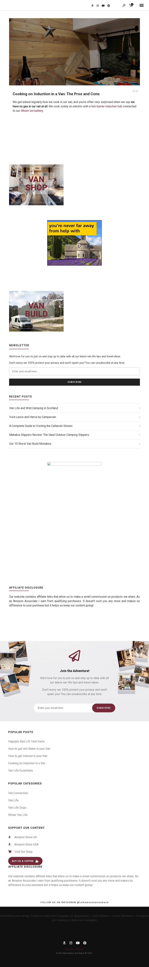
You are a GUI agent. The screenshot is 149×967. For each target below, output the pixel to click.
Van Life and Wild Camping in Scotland (33, 408)
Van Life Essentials (20, 770)
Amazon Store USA (25, 844)
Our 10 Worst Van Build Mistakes (30, 443)
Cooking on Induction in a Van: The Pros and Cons (56, 94)
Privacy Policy (74, 949)
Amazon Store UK (24, 837)
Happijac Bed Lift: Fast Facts (26, 741)
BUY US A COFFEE (23, 861)
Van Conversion (18, 793)
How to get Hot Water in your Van (29, 748)
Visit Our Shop (22, 851)
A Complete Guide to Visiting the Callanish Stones (41, 426)
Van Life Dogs (17, 807)
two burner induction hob (106, 106)
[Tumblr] (64, 943)
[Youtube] (77, 943)
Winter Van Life (18, 815)
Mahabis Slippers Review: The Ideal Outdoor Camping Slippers (49, 435)
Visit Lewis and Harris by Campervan (32, 417)
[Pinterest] (84, 943)
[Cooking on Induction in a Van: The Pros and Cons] (74, 63)
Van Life (13, 800)
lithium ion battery (32, 110)
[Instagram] (71, 943)
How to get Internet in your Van (27, 756)
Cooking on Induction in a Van (26, 763)
